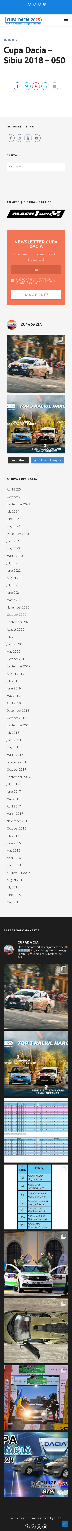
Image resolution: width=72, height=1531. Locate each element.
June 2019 (14, 688)
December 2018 (18, 710)
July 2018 (13, 733)
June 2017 (14, 791)
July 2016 (13, 836)
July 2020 (13, 637)
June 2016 (14, 843)
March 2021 (15, 600)
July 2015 (13, 887)
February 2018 (17, 762)
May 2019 (13, 696)
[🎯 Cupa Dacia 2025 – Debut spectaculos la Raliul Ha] (36, 424)
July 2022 (13, 563)
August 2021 (15, 578)
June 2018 (14, 740)
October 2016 (16, 828)
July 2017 (13, 784)
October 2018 (16, 718)
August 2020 (15, 629)
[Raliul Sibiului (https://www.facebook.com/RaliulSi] (36, 1330)
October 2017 (16, 769)
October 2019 (16, 659)
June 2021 (14, 592)
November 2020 (18, 607)
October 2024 (16, 497)
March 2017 (15, 813)
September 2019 (18, 666)
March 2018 (15, 755)
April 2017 (14, 806)
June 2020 (14, 644)
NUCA (57, 1518)
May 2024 (13, 526)
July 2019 (13, 681)
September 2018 (18, 725)
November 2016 (18, 821)
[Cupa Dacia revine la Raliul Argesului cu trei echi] (36, 1397)
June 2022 (14, 570)
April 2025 (14, 489)
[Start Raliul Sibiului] (36, 1263)
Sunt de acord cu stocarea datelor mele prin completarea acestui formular (35, 281)
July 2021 (13, 585)
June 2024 (14, 519)
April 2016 (14, 858)
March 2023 (15, 556)
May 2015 (13, 902)
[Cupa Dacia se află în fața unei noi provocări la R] (36, 1197)
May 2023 (13, 548)
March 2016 (15, 865)
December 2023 (18, 534)
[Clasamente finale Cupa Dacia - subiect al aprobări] (36, 1130)
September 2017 (18, 777)
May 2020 (13, 651)
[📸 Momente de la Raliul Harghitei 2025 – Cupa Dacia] (36, 364)
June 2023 (14, 541)
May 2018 (13, 747)
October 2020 (16, 615)
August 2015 (15, 880)
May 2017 (13, 799)
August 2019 (15, 674)
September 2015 (18, 873)
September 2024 (18, 504)
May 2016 (13, 850)
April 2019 (14, 703)
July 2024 (13, 511)
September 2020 (18, 622)
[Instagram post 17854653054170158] (36, 1464)
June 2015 (14, 895)
